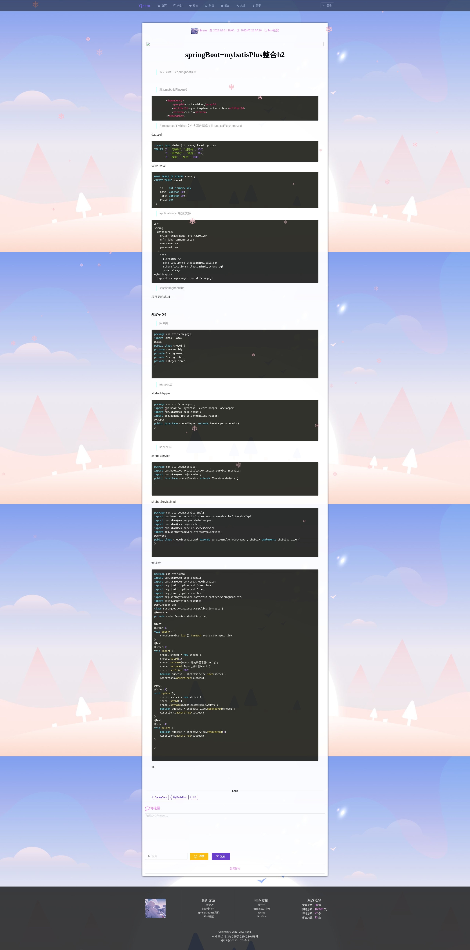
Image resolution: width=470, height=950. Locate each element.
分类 (179, 5)
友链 (242, 5)
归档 (211, 5)
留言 (226, 5)
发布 (222, 856)
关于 (258, 5)
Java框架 (273, 30)
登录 (329, 5)
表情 (202, 856)
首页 (164, 5)
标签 (195, 5)
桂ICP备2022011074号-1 (235, 940)
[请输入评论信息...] (235, 831)
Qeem (202, 30)
